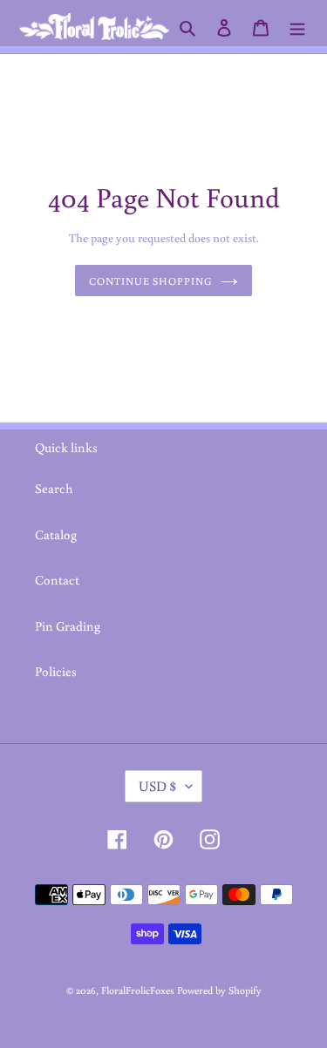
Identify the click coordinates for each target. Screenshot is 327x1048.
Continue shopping (151, 280)
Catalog (56, 534)
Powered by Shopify (219, 990)
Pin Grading (67, 626)
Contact (57, 579)
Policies (56, 671)
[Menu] (297, 26)
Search (54, 488)
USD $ (158, 785)
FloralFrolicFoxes (137, 990)
